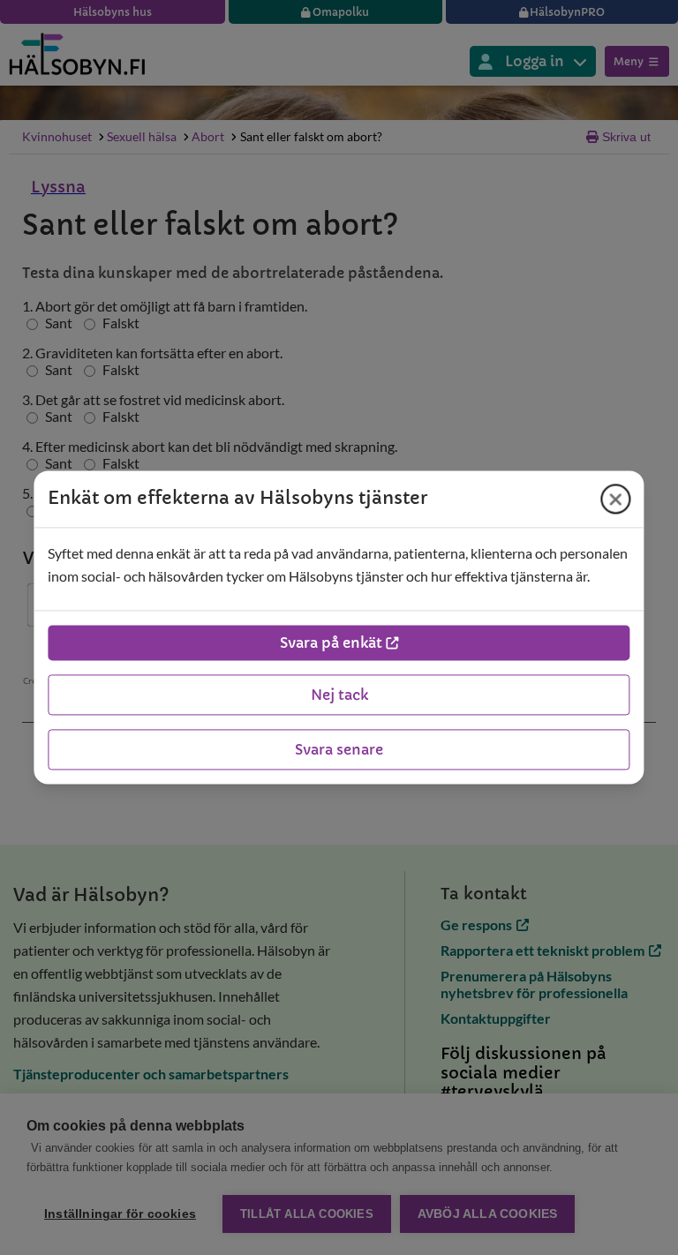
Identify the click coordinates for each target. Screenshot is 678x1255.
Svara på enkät (331, 643)
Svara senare (339, 750)
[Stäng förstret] (616, 499)
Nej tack (339, 695)
